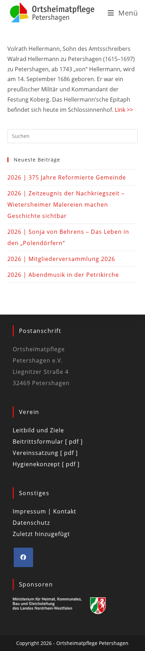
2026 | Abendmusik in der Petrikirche (63, 275)
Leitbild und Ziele (38, 430)
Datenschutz (31, 523)
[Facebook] (23, 557)
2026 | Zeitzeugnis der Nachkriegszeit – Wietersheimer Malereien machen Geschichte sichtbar (66, 204)
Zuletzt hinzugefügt (41, 534)
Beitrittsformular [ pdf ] (48, 441)
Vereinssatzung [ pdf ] (45, 453)
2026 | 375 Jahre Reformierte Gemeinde (66, 177)
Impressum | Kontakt (44, 511)
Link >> (124, 110)
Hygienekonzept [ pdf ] (46, 464)
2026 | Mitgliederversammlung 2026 (61, 259)
